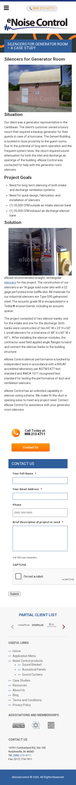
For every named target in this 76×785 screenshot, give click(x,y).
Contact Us (30, 447)
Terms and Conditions (27, 700)
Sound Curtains (32, 674)
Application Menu (24, 656)
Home (17, 651)
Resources (20, 685)
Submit (14, 594)
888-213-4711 (44, 8)
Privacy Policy (22, 705)
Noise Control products (28, 660)
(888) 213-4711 (22, 755)
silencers (10, 282)
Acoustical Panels (34, 669)
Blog (16, 695)
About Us (19, 690)
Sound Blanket (32, 664)
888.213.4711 (34, 434)
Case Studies (21, 680)
